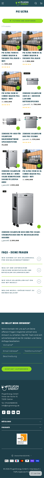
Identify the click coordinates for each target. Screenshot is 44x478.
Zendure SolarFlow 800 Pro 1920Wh (32, 135)
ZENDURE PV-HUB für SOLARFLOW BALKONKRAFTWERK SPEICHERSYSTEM (11, 137)
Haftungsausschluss (22, 472)
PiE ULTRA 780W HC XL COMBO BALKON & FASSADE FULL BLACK (32, 55)
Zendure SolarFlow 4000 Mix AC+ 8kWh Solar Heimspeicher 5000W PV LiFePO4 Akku (11, 176)
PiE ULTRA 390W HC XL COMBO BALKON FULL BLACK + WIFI (32, 174)
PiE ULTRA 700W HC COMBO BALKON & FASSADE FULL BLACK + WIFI (11, 57)
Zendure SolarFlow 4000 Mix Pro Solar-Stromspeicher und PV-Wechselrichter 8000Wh (21, 235)
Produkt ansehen (18, 47)
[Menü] (3, 3)
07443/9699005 (11, 403)
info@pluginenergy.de (10, 406)
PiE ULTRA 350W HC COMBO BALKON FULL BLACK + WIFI (11, 96)
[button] (35, 3)
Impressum (34, 469)
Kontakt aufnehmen (16, 369)
